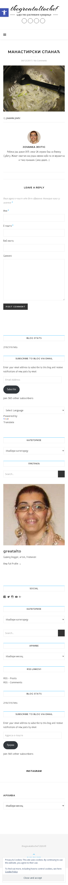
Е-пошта (8, 226)
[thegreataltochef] (34, 15)
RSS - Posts (10, 678)
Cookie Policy (11, 871)
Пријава (10, 745)
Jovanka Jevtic (13, 118)
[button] (4, 12)
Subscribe (11, 389)
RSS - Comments (12, 682)
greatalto (12, 551)
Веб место (8, 241)
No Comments (40, 60)
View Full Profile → (12, 564)
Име (6, 211)
